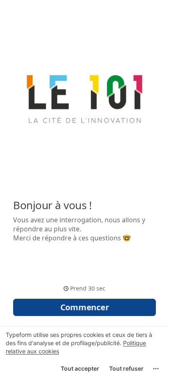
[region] (84, 351)
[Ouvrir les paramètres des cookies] (155, 368)
